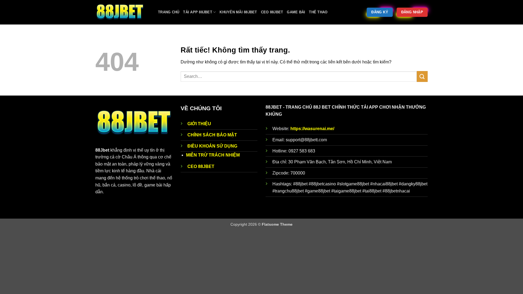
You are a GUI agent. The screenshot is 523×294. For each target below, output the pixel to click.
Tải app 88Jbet (197, 12)
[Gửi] (422, 76)
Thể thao (318, 12)
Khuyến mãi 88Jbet (238, 12)
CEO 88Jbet (272, 12)
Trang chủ (168, 12)
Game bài (296, 12)
